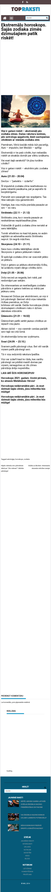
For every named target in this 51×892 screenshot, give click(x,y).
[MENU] (11, 18)
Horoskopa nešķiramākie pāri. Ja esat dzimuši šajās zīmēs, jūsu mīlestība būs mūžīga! (23, 388)
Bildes (27, 859)
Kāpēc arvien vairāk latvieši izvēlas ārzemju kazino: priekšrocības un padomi (33, 804)
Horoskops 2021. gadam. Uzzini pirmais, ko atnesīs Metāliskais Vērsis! (24, 379)
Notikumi (27, 850)
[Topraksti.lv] (4, 18)
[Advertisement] (25, 68)
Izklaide (27, 847)
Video (27, 856)
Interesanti (27, 844)
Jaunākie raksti (27, 841)
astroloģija (10, 459)
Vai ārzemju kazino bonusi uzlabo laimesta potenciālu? (34, 816)
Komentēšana (27, 871)
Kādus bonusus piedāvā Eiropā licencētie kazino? (32, 826)
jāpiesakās (20, 702)
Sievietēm (27, 853)
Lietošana (27, 868)
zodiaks (27, 459)
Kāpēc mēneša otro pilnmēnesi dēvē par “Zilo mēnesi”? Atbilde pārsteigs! (12, 468)
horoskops (19, 459)
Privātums (27, 874)
